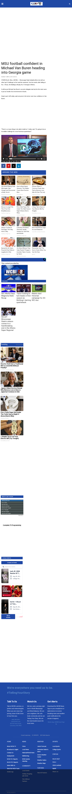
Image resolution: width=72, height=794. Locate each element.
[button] (23, 147)
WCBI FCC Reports (12, 759)
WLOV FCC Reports (12, 762)
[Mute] (41, 159)
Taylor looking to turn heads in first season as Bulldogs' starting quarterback (24, 297)
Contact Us (10, 752)
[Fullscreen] (44, 159)
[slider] (22, 158)
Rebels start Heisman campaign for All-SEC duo (39, 296)
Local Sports (13, 161)
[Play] (3, 159)
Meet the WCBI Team (13, 768)
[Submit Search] (69, 3)
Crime (24, 746)
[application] (24, 148)
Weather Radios (41, 760)
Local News (25, 749)
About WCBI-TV (11, 746)
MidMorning (25, 756)
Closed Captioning (25, 735)
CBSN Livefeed (57, 765)
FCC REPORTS (35, 735)
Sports (18, 161)
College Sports (5, 161)
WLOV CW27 (56, 759)
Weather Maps (41, 763)
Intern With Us (11, 765)
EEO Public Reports (45, 735)
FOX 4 (54, 762)
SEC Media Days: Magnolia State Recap (8, 295)
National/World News (28, 752)
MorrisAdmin (14, 76)
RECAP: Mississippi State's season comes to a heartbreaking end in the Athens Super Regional (8, 323)
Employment (10, 756)
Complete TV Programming (12, 525)
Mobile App (51, 722)
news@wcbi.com (15, 721)
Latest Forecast (41, 746)
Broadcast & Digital (12, 749)
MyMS (54, 768)
